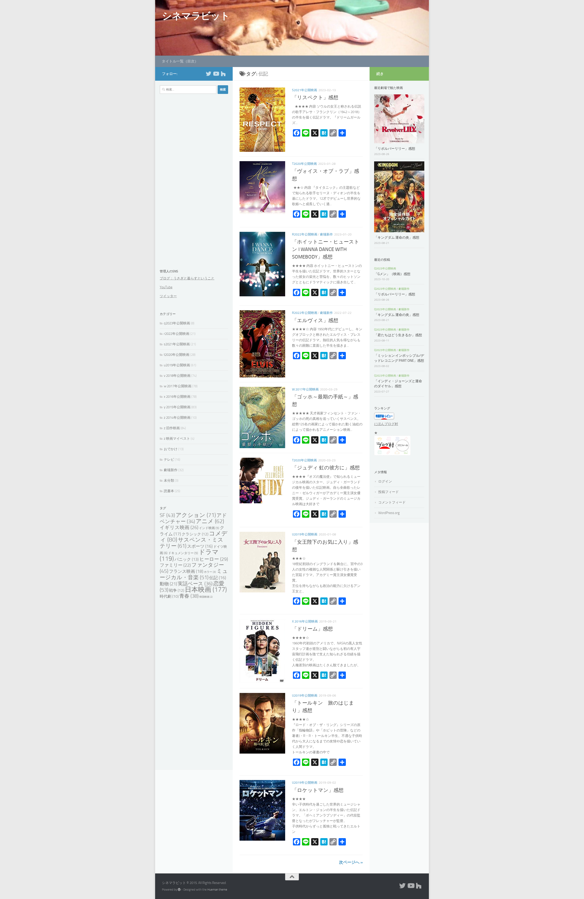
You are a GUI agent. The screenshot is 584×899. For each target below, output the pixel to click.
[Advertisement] (194, 182)
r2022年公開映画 (304, 234)
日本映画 (206, 590)
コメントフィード (392, 502)
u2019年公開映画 (304, 534)
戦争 (176, 590)
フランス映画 (186, 571)
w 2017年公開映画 (305, 389)
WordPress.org (389, 513)
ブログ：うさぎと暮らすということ (187, 278)
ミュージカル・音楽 (194, 574)
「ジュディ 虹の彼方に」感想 (326, 468)
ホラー (210, 572)
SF (167, 515)
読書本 (169, 491)
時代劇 (169, 596)
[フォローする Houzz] (223, 73)
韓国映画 (206, 596)
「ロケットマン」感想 (318, 790)
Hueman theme (217, 889)
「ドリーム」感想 (312, 629)
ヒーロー (213, 559)
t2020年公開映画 (304, 164)
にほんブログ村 (386, 424)
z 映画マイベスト (177, 439)
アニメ (210, 521)
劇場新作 (326, 234)
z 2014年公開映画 (177, 418)
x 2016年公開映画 (305, 621)
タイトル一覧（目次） (180, 61)
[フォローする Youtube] (216, 73)
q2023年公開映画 (177, 323)
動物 (168, 583)
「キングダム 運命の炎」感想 (396, 237)
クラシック (195, 534)
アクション (196, 515)
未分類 (169, 480)
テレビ (169, 459)
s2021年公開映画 (304, 90)
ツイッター (168, 296)
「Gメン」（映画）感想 (392, 274)
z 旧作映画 (172, 428)
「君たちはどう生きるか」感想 (398, 335)
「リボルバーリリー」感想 (396, 149)
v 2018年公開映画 (177, 376)
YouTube (166, 287)
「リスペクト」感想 (315, 98)
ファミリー (175, 565)
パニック (187, 559)
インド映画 (209, 528)
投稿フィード (388, 492)
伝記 (217, 577)
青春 (189, 596)
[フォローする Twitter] (208, 73)
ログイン (385, 481)
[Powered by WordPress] (179, 889)
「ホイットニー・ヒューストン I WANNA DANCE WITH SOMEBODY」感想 (325, 249)
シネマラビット (196, 16)
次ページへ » (351, 862)
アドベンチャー (193, 518)
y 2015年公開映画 (177, 407)
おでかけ (170, 449)
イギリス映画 (179, 527)
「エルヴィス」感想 (315, 320)
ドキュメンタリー (183, 553)
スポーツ (200, 546)
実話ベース (195, 584)
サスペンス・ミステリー (191, 542)
